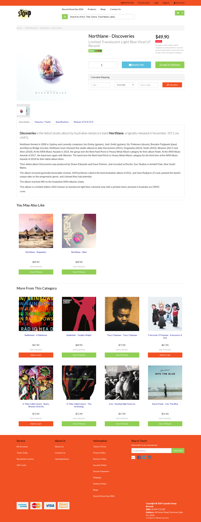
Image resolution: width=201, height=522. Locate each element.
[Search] (65, 16)
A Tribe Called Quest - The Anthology (79, 405)
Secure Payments (101, 471)
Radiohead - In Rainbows (36, 335)
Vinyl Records (31, 28)
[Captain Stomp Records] (24, 14)
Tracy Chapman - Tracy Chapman (122, 335)
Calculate (173, 84)
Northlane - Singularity (36, 252)
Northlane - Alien (79, 252)
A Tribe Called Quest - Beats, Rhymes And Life (36, 405)
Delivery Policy (100, 483)
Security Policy (100, 465)
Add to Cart (35, 355)
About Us (59, 446)
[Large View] (23, 111)
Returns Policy (100, 459)
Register (166, 3)
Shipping (97, 477)
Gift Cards (21, 465)
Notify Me (138, 64)
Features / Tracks (43, 122)
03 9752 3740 (127, 3)
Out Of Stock (36, 272)
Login (156, 3)
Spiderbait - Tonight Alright (79, 335)
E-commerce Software (154, 518)
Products (92, 9)
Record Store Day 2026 (72, 9)
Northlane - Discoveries (51, 28)
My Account (22, 446)
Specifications (62, 122)
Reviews (78, 122)
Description (24, 122)
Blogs (103, 9)
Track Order (22, 452)
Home (19, 28)
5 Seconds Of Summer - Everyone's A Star (165, 336)
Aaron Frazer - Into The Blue (165, 404)
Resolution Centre (25, 459)
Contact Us (115, 9)
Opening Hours (62, 459)
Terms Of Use (99, 446)
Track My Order (144, 3)
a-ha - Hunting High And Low (122, 404)
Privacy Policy (99, 452)
